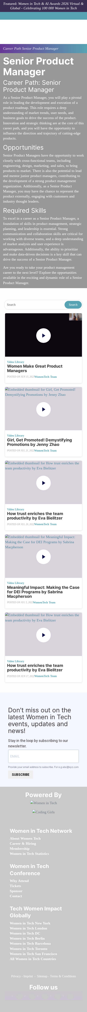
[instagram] (43, 997)
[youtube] (68, 997)
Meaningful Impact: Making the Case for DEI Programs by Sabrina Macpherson (43, 592)
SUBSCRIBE (20, 775)
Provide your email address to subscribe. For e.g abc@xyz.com (43, 766)
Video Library (15, 362)
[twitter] (55, 997)
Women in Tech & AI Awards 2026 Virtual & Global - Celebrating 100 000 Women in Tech (47, 6)
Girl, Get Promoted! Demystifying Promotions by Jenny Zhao (39, 442)
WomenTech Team (45, 376)
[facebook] (17, 997)
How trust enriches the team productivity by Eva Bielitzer (35, 515)
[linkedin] (30, 997)
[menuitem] (25, 838)
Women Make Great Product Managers (35, 368)
